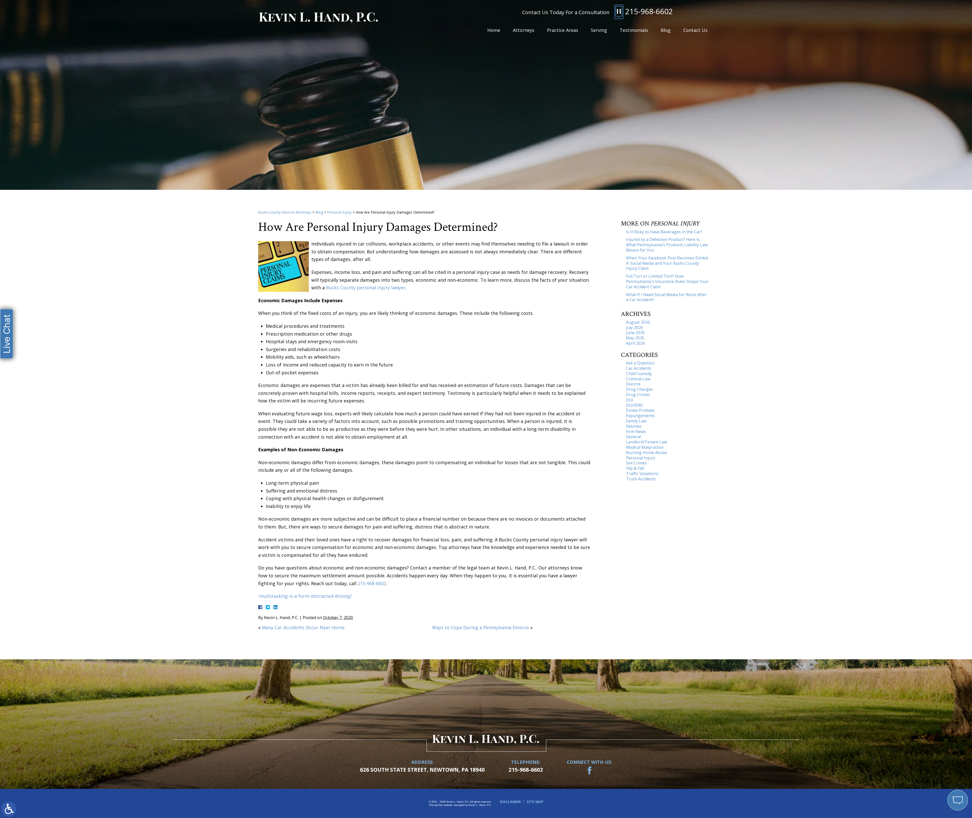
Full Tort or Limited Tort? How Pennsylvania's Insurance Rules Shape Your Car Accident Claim (667, 281)
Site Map (535, 801)
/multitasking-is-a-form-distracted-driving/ (305, 596)
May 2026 (635, 338)
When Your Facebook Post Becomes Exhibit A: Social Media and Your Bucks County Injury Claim (667, 263)
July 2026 (634, 327)
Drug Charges (639, 389)
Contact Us (695, 30)
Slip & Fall (635, 468)
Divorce (633, 384)
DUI (629, 400)
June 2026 (635, 332)
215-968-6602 (649, 11)
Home (493, 30)
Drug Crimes (638, 394)
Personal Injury (339, 212)
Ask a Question (640, 363)
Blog (666, 30)
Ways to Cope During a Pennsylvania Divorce (480, 627)
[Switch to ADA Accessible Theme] (8, 809)
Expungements (640, 415)
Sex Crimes (636, 463)
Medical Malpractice (644, 447)
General (633, 436)
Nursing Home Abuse (646, 452)
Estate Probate (640, 410)
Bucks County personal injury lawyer (365, 287)
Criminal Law (638, 379)
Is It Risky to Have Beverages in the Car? (664, 232)
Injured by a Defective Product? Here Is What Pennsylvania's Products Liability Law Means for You (666, 245)
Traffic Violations (642, 473)
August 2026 (638, 322)
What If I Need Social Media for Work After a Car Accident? (666, 297)
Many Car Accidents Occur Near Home (303, 627)
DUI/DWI (634, 405)
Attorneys (523, 30)
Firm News (636, 431)
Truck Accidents (641, 479)
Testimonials (634, 30)
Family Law (636, 421)
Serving (599, 30)
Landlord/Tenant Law (646, 442)
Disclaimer (510, 801)
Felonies (634, 426)
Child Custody (639, 373)
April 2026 (635, 343)
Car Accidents (638, 368)
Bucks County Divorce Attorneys (284, 212)
